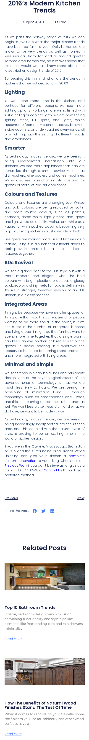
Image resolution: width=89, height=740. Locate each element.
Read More (13, 638)
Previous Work (16, 465)
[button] (34, 511)
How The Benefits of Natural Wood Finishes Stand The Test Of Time (40, 705)
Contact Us (53, 470)
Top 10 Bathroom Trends (30, 607)
